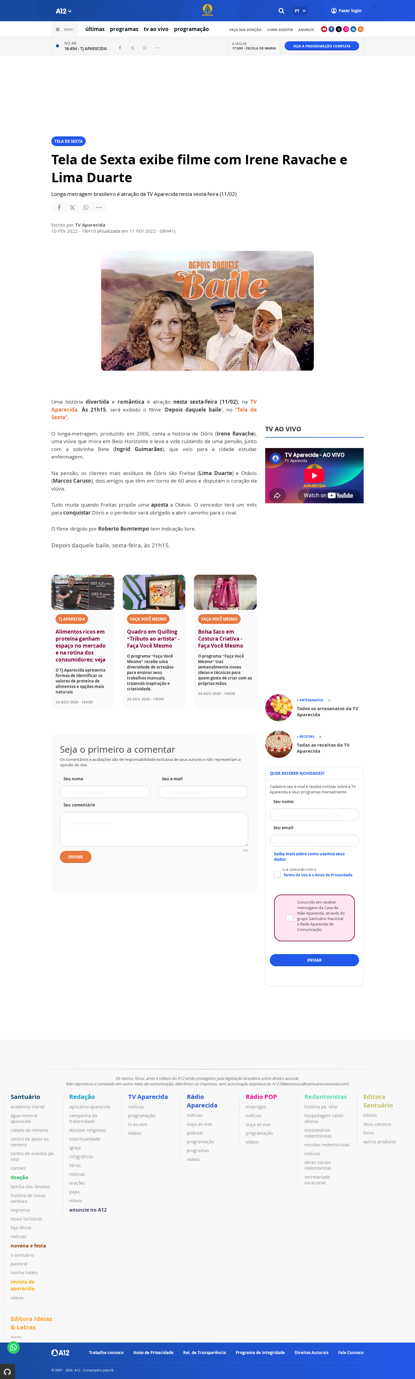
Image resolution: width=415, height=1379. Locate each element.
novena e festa (28, 1245)
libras (75, 1165)
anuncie (306, 29)
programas (124, 29)
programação (191, 29)
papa (74, 1192)
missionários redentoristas (318, 1133)
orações (77, 1183)
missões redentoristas (326, 1145)
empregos (256, 1107)
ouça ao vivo (199, 1124)
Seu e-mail (172, 779)
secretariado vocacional (317, 1180)
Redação (82, 1097)
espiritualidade (84, 1139)
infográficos (81, 1156)
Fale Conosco (351, 1352)
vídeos (17, 1298)
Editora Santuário (378, 1101)
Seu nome (73, 779)
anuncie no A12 (88, 1209)
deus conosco (377, 1124)
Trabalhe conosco (106, 1352)
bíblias (370, 1115)
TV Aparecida (148, 1097)
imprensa (20, 1210)
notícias (18, 1236)
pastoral (19, 1264)
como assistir (280, 29)
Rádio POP (261, 1097)
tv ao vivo (156, 29)
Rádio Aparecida (202, 1101)
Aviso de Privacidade (153, 1352)
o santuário (22, 1255)
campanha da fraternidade (83, 1118)
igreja (75, 1148)
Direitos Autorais (311, 1352)
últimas (95, 29)
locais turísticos (26, 1219)
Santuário (25, 1097)
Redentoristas (325, 1097)
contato (18, 1168)
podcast (195, 1133)
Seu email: (283, 827)
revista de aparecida (23, 1285)
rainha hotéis (24, 1272)
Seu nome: (283, 801)
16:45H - (85, 48)
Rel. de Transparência (204, 1352)
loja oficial (21, 1227)
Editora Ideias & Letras (31, 1323)
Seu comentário (79, 805)
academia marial (28, 1107)
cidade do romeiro (29, 1130)
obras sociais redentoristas (318, 1165)
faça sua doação (245, 29)
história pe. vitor (321, 1107)
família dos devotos (30, 1186)
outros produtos (379, 1142)
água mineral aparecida (24, 1118)
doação (19, 1177)
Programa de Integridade (260, 1352)
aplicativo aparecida (89, 1107)
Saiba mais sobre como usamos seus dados (309, 856)
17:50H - (254, 48)
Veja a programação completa (322, 46)
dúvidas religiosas (87, 1130)
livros (368, 1133)
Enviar (75, 857)
